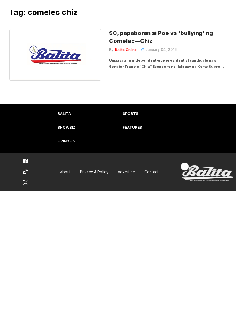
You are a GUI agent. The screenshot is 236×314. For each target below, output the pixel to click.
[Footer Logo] (207, 172)
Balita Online (126, 50)
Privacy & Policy (94, 172)
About (65, 172)
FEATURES (132, 127)
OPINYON (66, 141)
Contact (151, 172)
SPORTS (130, 113)
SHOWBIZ (66, 127)
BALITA (64, 113)
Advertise (126, 172)
